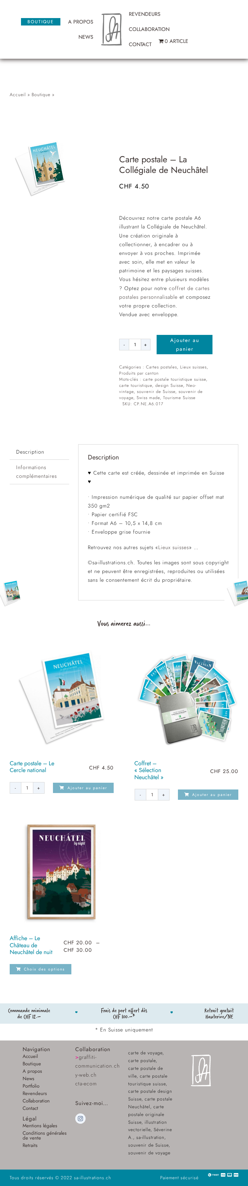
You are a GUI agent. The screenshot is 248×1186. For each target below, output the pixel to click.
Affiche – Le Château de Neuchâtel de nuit (31, 945)
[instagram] (80, 1118)
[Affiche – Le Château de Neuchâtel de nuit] (62, 872)
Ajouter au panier (184, 345)
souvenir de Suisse (156, 391)
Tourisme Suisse (179, 398)
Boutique (41, 94)
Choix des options (44, 969)
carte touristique (135, 385)
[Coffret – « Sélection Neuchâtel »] (187, 697)
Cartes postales (161, 367)
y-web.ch (86, 1075)
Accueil (18, 94)
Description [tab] (30, 452)
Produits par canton (139, 373)
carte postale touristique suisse (174, 379)
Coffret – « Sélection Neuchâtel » (148, 770)
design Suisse (169, 385)
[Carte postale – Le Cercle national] (62, 697)
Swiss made (148, 398)
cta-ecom (86, 1083)
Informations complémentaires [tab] (36, 472)
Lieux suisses (193, 367)
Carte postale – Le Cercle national (32, 767)
